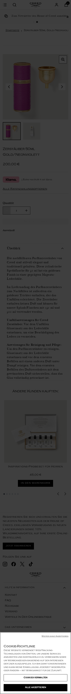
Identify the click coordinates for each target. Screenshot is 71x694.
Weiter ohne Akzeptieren (55, 636)
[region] (35, 663)
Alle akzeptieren (35, 687)
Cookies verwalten (35, 678)
